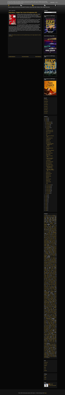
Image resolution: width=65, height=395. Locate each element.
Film (45, 257)
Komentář (46, 293)
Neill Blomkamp (51, 307)
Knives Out (53, 290)
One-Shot (53, 309)
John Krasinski (50, 282)
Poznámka (48, 314)
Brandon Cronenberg (47, 235)
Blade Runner (49, 233)
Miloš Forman (52, 305)
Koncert (47, 294)
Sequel (52, 332)
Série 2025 (46, 101)
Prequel (45, 315)
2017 (46, 203)
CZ (52, 237)
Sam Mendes (52, 328)
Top (47, 351)
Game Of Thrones (47, 259)
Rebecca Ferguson (53, 317)
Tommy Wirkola (50, 350)
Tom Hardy (51, 349)
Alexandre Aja (46, 226)
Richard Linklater (50, 322)
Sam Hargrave (46, 328)
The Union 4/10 (48, 151)
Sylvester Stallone (52, 341)
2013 (46, 216)
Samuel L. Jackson (50, 329)
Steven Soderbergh (49, 339)
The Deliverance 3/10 (49, 130)
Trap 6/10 (47, 128)
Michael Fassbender (47, 304)
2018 (46, 201)
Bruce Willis (49, 236)
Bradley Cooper (54, 234)
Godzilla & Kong (46, 263)
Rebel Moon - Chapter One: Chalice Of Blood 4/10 (50, 170)
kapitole (36, 14)
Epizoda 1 (54, 249)
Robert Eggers (50, 323)
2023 (50, 218)
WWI (54, 355)
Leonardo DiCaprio (50, 296)
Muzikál (45, 307)
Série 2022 (46, 111)
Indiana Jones (50, 273)
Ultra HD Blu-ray (52, 352)
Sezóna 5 (53, 335)
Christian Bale (48, 271)
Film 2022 (45, 109)
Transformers (53, 351)
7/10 (53, 221)
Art (45, 229)
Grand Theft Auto (53, 263)
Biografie (54, 232)
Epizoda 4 (46, 251)
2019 (46, 200)
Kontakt (45, 370)
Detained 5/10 (48, 174)
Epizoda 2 (50, 250)
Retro (53, 320)
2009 (46, 208)
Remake (51, 319)
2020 (46, 199)
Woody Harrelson (50, 355)
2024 (46, 120)
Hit (47, 267)
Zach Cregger (46, 357)
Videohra (53, 353)
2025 (46, 119)
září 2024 (48, 126)
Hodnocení (46, 362)
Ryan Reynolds (46, 327)
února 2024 (48, 191)
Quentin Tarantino (52, 315)
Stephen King (54, 338)
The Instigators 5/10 (49, 164)
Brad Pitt (48, 234)
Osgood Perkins (50, 310)
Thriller (51, 347)
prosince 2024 (48, 122)
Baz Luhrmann (46, 231)
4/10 (51, 220)
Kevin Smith (46, 289)
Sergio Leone (46, 333)
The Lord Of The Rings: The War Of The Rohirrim (50, 144)
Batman (54, 230)
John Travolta (50, 283)
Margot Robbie (50, 299)
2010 (46, 207)
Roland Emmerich (53, 325)
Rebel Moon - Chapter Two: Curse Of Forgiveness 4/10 (49, 166)
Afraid (47, 183)
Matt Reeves (53, 302)
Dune (51, 247)
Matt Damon (47, 302)
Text (45, 343)
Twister (48, 352)
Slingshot (47, 177)
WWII (45, 356)
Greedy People (48, 181)
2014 (46, 204)
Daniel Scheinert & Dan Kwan (51, 239)
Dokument (54, 246)
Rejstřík (45, 365)
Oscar (45, 310)
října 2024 (48, 124)
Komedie (52, 291)
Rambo (51, 316)
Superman (45, 341)
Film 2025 (45, 99)
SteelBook (49, 338)
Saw (48, 330)
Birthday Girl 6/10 (49, 173)
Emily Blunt (49, 249)
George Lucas (46, 261)
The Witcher (47, 347)
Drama (47, 247)
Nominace (49, 309)
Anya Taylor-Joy (53, 228)
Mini (55, 305)
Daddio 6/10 (48, 180)
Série (50, 333)
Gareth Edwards (53, 259)
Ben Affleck (51, 231)
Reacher (47, 317)
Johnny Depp (52, 284)
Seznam (54, 333)
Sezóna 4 (48, 335)
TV (44, 352)
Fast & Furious (52, 255)
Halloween (51, 264)
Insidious (55, 273)
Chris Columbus (51, 269)
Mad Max (52, 298)
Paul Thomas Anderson (52, 311)
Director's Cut (49, 246)
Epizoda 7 (47, 252)
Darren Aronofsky (52, 240)
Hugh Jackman (51, 268)
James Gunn (46, 276)
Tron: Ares (47, 146)
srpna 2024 (48, 127)
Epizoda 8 (51, 252)
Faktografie (53, 254)
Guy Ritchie (46, 264)
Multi (54, 306)
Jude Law (50, 286)
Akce (45, 224)
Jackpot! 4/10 (48, 154)
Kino (55, 289)
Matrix (55, 301)
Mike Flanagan (47, 305)
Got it (57, 2)
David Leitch (51, 243)
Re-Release (54, 316)
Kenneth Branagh (46, 288)
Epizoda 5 (51, 251)
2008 (46, 210)
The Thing (54, 346)
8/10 (45, 222)
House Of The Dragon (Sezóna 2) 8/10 (49, 158)
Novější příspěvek (12, 56)
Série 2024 (46, 104)
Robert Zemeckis (52, 324)
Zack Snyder (53, 356)
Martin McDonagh (52, 300)
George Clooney (53, 260)
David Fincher (53, 242)
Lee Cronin (51, 295)
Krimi (51, 294)
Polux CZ (51, 384)
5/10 (55, 220)
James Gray (53, 275)
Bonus (45, 234)
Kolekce (45, 291)
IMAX (45, 273)
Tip (48, 348)
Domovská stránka (25, 56)
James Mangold (52, 276)
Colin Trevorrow (47, 237)
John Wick (54, 283)
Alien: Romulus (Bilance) (50, 150)
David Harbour (46, 243)
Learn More (52, 2)
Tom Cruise (53, 348)
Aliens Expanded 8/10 (49, 161)
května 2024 (48, 187)
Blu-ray (54, 233)
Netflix (55, 307)
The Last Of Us (50, 345)
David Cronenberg (47, 242)
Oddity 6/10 (48, 140)
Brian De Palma (53, 235)
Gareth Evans (47, 260)
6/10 (48, 221)
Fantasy (45, 255)
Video (49, 353)
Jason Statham (48, 279)
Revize (45, 321)
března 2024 (48, 190)
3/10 (45, 220)
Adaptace (51, 223)
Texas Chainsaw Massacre (52, 342)
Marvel (51, 301)
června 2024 (48, 186)
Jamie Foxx (51, 277)
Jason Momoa (54, 278)
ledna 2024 (48, 193)
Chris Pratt (54, 270)
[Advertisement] (25, 46)
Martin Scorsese (46, 301)
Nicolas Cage (49, 308)
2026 (46, 118)
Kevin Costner (53, 288)
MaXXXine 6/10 (48, 176)
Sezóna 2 (50, 334)
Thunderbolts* (48, 160)
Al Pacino (51, 224)
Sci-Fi (51, 330)
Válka (45, 353)
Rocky (49, 325)
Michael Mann (54, 304)
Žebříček (45, 363)
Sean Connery (47, 332)
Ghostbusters (49, 262)
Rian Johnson (50, 321)
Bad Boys (50, 230)
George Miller (51, 261)
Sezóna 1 (45, 334)
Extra (49, 254)
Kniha (48, 290)
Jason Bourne (49, 278)
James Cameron (47, 275)
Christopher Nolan (52, 272)
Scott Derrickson (50, 331)
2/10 (48, 215)
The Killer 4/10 (48, 142)
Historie (54, 266)
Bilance (49, 232)
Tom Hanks (46, 349)
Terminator (45, 342)
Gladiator (54, 262)
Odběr (45, 377)
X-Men (49, 356)
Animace (50, 227)
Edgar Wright (50, 248)
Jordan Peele (50, 285)
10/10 (45, 215)
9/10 (49, 222)
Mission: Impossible (49, 306)
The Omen (50, 346)
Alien (51, 226)
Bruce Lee (45, 236)
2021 (46, 197)
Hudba (45, 268)
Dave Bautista (46, 241)
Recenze (48, 318)
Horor (52, 267)
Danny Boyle (46, 240)
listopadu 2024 (48, 123)
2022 (46, 196)
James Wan (46, 277)
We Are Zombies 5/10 (49, 131)
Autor (45, 368)
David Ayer (53, 241)
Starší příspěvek (38, 56)
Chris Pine (50, 270)
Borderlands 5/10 (49, 163)
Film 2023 (45, 106)
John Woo (47, 284)
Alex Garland (52, 225)
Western (45, 354)
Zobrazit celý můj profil (52, 385)
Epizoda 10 (46, 250)
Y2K (46, 134)
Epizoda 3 (54, 250)
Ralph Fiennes (46, 316)
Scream (55, 331)
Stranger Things (52, 340)
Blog (45, 367)
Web (45, 375)
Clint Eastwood (54, 236)
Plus (55, 313)
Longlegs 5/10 (48, 139)
